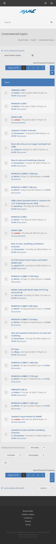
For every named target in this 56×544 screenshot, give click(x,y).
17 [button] (52, 68)
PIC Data (15, 349)
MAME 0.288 (16, 230)
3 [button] (33, 68)
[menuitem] (52, 3)
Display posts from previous (20, 447)
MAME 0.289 (16, 117)
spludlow (18, 206)
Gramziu (35, 535)
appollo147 (19, 265)
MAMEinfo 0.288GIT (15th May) (25, 276)
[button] (52, 72)
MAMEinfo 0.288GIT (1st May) (24, 319)
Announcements (18, 122)
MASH (16, 106)
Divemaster (19, 133)
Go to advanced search (14, 50)
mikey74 (17, 149)
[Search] (51, 22)
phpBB (19, 532)
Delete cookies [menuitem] (28, 514)
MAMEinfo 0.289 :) (19, 103)
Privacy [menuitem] (28, 521)
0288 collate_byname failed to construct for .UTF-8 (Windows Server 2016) (31, 202)
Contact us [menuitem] (28, 518)
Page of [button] (13, 68)
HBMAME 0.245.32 (19, 389)
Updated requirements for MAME (26, 416)
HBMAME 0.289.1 (18, 90)
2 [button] (28, 68)
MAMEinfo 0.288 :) (19, 216)
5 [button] (42, 68)
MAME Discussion (18, 95)
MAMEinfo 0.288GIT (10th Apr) (24, 403)
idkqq (16, 352)
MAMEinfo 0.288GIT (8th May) (24, 306)
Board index (28, 511)
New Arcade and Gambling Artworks (28, 160)
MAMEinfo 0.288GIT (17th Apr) (24, 376)
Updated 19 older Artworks (23, 130)
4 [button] (37, 68)
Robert (17, 92)
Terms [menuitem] (28, 524)
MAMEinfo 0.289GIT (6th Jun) (24, 187)
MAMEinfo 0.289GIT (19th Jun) (24, 173)
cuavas (17, 119)
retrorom (18, 295)
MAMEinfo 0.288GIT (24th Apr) (24, 362)
